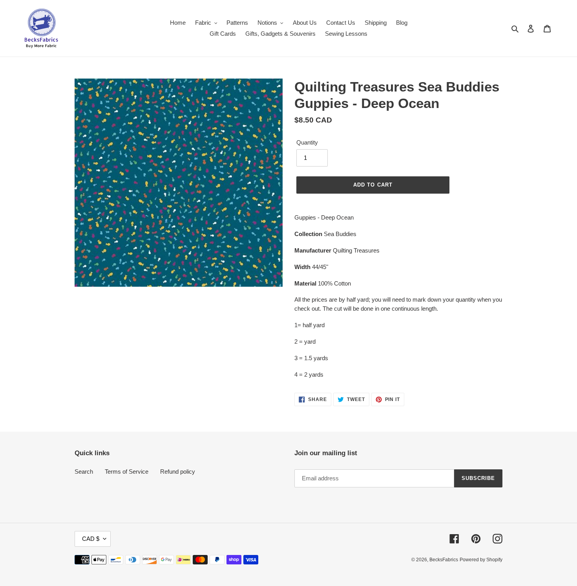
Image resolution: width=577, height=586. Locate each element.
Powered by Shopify (481, 559)
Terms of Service (126, 471)
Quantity (307, 142)
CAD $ (90, 538)
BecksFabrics (443, 559)
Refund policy (177, 471)
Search (84, 471)
